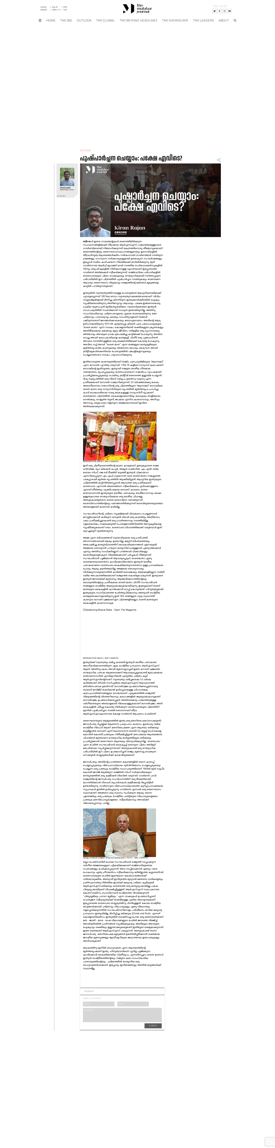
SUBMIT (153, 1025)
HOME (51, 20)
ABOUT (224, 20)
